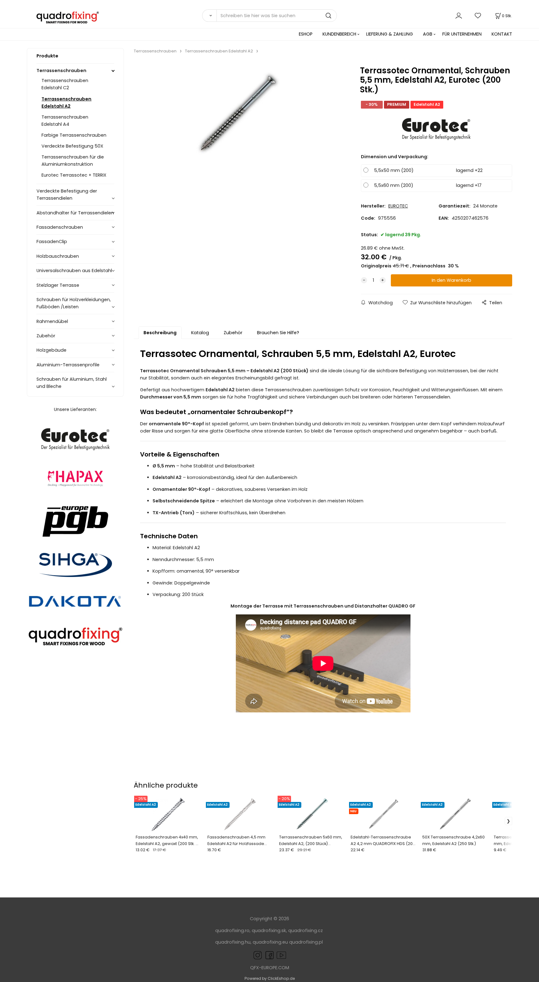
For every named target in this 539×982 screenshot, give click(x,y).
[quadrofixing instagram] (257, 955)
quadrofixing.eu (270, 942)
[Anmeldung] (458, 15)
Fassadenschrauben (59, 227)
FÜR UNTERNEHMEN (462, 34)
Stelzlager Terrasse (57, 285)
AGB (427, 34)
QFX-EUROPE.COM (269, 968)
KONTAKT (502, 34)
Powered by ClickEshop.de (270, 978)
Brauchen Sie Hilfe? (278, 333)
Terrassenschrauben (61, 70)
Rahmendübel (52, 321)
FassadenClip (51, 241)
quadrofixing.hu (232, 942)
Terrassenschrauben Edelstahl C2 (64, 84)
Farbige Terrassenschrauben (73, 135)
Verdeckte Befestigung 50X (72, 146)
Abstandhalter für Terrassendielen (75, 213)
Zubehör (45, 336)
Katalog (200, 333)
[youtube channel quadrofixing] (275, 955)
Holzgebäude (51, 350)
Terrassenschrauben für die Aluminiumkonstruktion (72, 160)
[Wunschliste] (478, 15)
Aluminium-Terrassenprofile (68, 365)
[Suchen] (209, 15)
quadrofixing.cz (305, 930)
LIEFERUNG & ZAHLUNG (389, 34)
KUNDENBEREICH (339, 34)
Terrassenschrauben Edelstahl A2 (66, 102)
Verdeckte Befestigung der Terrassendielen (66, 194)
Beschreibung (160, 333)
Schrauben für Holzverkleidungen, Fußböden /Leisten (73, 303)
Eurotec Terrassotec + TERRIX (73, 175)
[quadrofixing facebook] (268, 955)
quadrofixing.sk (269, 930)
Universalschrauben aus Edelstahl (74, 270)
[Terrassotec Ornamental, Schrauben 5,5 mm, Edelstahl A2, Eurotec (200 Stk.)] (238, 114)
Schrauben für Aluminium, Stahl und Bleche (71, 382)
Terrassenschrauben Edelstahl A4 (64, 120)
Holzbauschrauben (57, 256)
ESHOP (306, 34)
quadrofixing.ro (232, 930)
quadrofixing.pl (306, 942)
